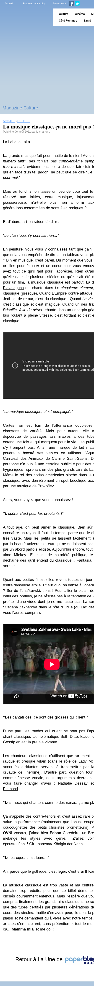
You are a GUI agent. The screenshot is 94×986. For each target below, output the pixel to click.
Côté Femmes (68, 20)
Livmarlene (43, 131)
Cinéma (80, 14)
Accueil (9, 3)
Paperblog (25, 17)
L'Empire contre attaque (72, 293)
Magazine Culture (20, 107)
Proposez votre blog (34, 3)
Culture (63, 14)
